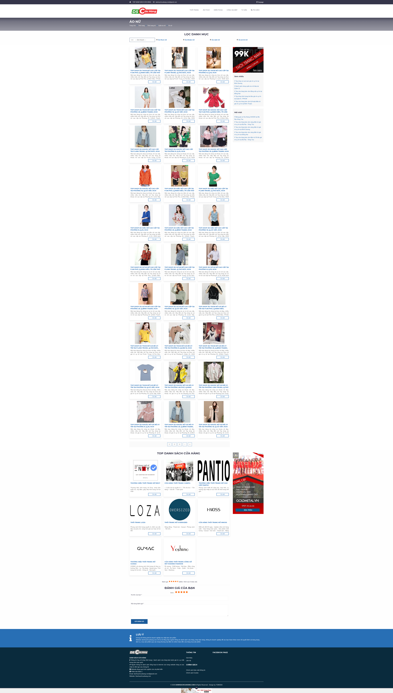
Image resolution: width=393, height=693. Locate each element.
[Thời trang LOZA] (145, 509)
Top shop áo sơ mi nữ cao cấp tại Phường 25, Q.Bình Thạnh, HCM (145, 308)
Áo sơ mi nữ (243, 40)
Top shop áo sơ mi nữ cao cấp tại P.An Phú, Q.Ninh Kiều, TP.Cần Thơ (145, 268)
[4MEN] (248, 72)
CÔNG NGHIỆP (232, 10)
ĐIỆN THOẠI (218, 10)
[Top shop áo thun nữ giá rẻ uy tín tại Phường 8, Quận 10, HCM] (180, 333)
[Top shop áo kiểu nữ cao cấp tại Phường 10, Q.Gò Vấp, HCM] (214, 215)
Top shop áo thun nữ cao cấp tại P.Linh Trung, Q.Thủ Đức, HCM (179, 72)
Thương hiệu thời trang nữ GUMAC (142, 563)
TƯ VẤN (244, 10)
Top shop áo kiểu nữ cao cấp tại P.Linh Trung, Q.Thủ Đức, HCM (213, 190)
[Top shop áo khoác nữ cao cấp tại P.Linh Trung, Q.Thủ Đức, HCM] (145, 136)
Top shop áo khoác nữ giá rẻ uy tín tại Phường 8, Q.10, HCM (145, 426)
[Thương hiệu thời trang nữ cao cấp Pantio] (214, 470)
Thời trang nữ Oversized (176, 522)
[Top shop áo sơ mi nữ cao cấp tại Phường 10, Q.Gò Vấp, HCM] (180, 294)
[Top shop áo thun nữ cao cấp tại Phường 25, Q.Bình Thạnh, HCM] (145, 97)
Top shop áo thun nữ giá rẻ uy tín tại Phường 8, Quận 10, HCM (178, 347)
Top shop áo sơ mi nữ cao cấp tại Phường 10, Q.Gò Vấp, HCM (180, 308)
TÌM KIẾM (255, 10)
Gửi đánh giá (139, 621)
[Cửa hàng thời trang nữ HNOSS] (214, 509)
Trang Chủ (132, 25)
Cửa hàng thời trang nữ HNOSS (213, 522)
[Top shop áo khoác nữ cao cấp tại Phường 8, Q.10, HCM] (180, 136)
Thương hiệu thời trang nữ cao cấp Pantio (213, 484)
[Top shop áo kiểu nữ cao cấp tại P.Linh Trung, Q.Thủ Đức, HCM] (214, 176)
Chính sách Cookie (192, 673)
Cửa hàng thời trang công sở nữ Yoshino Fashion (178, 563)
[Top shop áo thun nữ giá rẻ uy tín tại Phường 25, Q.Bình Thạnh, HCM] (214, 333)
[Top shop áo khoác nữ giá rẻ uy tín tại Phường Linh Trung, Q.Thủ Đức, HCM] (214, 372)
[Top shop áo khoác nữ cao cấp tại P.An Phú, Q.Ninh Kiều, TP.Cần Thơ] (214, 97)
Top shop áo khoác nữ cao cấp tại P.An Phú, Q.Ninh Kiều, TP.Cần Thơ (213, 111)
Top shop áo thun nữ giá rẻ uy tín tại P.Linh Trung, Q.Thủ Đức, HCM (144, 347)
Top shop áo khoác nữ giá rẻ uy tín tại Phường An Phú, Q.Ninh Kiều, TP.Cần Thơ (179, 386)
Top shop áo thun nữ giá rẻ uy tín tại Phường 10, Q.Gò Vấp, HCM (144, 386)
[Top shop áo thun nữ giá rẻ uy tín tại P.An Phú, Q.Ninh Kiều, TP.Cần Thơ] (214, 294)
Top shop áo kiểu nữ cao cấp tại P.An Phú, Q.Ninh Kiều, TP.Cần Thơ (179, 190)
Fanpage (260, 2)
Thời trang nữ (151, 25)
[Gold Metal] (248, 513)
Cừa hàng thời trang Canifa (177, 483)
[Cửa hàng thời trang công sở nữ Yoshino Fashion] (180, 549)
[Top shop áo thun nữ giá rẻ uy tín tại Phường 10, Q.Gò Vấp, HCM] (145, 372)
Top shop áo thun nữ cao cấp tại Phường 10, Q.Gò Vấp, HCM (179, 111)
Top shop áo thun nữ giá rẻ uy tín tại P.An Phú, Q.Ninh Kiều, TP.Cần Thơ (212, 308)
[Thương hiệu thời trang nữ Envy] (145, 470)
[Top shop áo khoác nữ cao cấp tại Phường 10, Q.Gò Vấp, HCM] (145, 176)
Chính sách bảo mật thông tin (195, 670)
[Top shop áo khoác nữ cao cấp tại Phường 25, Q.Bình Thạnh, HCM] (214, 136)
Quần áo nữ (162, 25)
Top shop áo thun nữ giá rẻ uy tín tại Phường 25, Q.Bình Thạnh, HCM (213, 347)
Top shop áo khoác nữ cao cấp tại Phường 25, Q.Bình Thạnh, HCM (214, 150)
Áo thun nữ (162, 40)
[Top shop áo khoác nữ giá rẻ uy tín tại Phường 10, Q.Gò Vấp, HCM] (214, 412)
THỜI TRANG (194, 10)
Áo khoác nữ (189, 40)
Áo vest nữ (216, 40)
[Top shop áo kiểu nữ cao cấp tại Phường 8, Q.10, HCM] (145, 215)
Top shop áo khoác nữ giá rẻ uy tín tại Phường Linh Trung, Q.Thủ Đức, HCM (213, 386)
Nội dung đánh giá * (137, 603)
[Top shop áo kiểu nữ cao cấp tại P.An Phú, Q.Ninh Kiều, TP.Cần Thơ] (180, 176)
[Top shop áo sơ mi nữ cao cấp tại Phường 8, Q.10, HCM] (214, 254)
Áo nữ (170, 25)
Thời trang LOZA (137, 522)
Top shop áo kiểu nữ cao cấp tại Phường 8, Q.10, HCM (145, 229)
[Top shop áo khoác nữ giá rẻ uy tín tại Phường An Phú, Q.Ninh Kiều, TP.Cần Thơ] (180, 372)
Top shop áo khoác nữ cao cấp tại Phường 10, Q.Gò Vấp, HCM (144, 190)
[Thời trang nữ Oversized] (180, 509)
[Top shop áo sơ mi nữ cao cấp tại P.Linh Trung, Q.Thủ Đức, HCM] (180, 254)
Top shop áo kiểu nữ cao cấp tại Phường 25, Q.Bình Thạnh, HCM (179, 229)
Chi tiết (154, 82)
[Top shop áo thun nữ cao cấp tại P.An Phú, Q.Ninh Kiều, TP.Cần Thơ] (145, 58)
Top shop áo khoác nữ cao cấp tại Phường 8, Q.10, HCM (179, 150)
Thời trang (141, 25)
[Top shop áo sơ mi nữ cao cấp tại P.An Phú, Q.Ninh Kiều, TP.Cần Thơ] (145, 254)
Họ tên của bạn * (136, 595)
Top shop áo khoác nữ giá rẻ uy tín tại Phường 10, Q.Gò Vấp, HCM (213, 426)
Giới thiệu (189, 658)
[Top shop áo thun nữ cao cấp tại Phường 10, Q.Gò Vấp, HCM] (180, 97)
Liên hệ (188, 660)
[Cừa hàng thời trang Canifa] (180, 470)
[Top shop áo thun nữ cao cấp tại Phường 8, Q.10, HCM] (214, 58)
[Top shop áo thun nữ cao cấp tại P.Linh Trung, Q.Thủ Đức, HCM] (180, 58)
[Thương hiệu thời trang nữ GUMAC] (145, 549)
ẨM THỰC (206, 10)
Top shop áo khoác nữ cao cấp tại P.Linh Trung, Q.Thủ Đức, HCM (145, 150)
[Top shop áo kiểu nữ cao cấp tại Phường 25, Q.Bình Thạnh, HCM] (180, 215)
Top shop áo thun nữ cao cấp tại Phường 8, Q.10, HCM (214, 72)
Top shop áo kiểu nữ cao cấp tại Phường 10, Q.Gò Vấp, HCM (213, 229)
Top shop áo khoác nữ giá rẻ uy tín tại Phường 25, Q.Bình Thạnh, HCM (179, 426)
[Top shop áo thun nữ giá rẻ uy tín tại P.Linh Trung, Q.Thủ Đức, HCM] (145, 333)
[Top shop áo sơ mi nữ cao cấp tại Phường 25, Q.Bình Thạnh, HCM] (145, 294)
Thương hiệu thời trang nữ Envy (145, 483)
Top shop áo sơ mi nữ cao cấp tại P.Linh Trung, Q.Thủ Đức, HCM (180, 268)
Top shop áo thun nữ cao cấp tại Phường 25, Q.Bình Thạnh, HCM (145, 111)
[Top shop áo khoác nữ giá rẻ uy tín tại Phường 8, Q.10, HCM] (145, 412)
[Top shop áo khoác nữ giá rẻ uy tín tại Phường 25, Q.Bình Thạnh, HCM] (180, 412)
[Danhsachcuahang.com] (144, 11)
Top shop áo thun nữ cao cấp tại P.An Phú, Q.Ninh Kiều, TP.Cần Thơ (145, 72)
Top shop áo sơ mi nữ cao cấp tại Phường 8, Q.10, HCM (214, 268)
